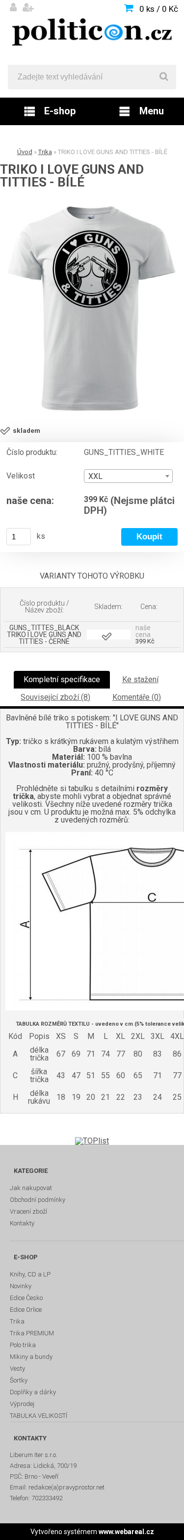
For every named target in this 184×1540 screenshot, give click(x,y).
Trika (45, 152)
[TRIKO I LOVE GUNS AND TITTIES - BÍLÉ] (92, 309)
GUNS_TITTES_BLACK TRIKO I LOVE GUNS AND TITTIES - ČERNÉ (44, 634)
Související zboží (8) (55, 697)
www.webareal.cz (126, 1532)
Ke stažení (140, 679)
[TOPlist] (92, 1140)
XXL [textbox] (95, 476)
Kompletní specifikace (62, 679)
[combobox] (128, 476)
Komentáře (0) (136, 697)
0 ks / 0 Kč (158, 9)
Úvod (24, 152)
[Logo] (92, 32)
